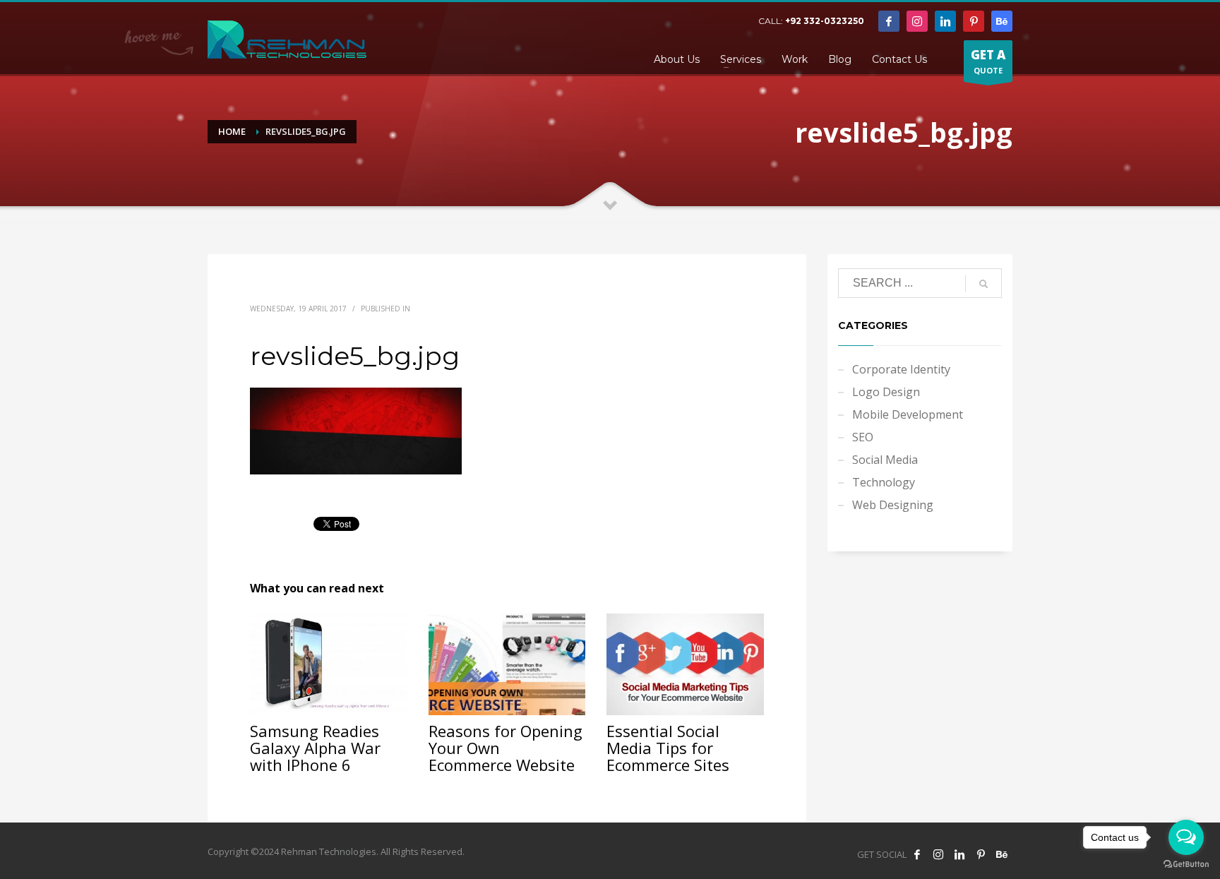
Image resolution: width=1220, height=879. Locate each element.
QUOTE (988, 61)
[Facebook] (888, 21)
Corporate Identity (901, 369)
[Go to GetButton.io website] (1186, 864)
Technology (883, 482)
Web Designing (892, 505)
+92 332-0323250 (824, 21)
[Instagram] (917, 21)
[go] (983, 284)
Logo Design (886, 392)
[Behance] (1001, 21)
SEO (862, 437)
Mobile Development (907, 414)
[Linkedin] (945, 21)
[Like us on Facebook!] (917, 854)
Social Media (885, 459)
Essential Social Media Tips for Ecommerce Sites (667, 747)
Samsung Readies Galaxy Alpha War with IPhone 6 (315, 747)
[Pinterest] (973, 21)
